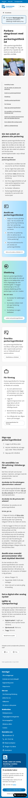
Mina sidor (10, 1)
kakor (14, 785)
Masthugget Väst (18, 18)
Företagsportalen (18, 1)
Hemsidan (4, 1)
